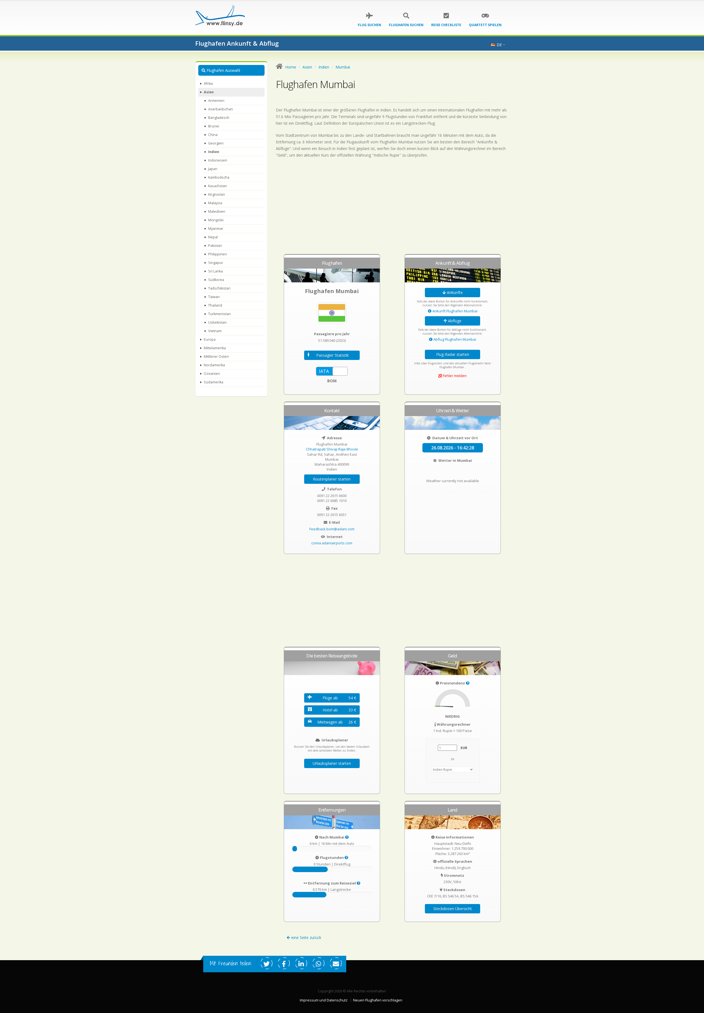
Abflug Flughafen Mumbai (454, 339)
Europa (210, 339)
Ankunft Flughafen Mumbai (454, 310)
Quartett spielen (485, 25)
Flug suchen (369, 25)
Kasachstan (217, 186)
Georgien (216, 143)
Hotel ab (339, 709)
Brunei (213, 126)
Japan (212, 168)
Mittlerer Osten (216, 356)
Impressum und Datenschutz (324, 1000)
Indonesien (217, 160)
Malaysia (215, 203)
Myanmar (215, 228)
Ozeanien (212, 373)
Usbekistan (217, 322)
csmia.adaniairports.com (331, 542)
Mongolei (216, 220)
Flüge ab (339, 697)
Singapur (215, 262)
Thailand (215, 305)
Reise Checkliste (446, 25)
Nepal (213, 237)
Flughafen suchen (406, 25)
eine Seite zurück (305, 937)
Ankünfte (454, 292)
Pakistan (215, 245)
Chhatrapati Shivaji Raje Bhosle (332, 449)
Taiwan (214, 296)
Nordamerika (214, 365)
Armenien (216, 100)
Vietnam (215, 331)
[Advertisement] (392, 208)
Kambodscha (218, 177)
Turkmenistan (219, 314)
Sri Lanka (215, 271)
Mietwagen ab (336, 722)
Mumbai (343, 67)
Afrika (208, 83)
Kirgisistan (216, 194)
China (213, 134)
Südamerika (213, 382)
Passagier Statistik (332, 355)
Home (290, 67)
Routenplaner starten (332, 479)
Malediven (216, 211)
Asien (209, 92)
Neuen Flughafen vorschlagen (377, 1000)
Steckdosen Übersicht (452, 908)
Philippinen (217, 254)
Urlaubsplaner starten (332, 763)
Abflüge (454, 320)
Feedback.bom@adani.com (331, 528)
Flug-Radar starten (452, 354)
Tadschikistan (219, 288)
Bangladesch (218, 117)
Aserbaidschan (220, 109)
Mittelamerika (215, 348)
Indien (213, 151)
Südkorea (216, 279)
